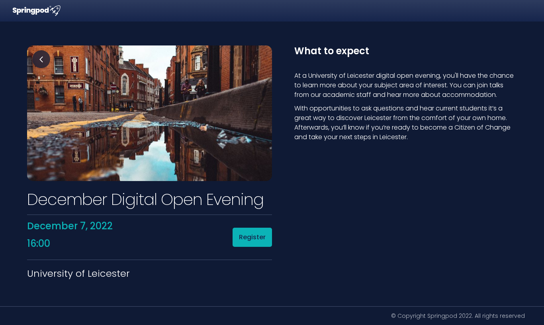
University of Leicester (78, 273)
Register (252, 237)
